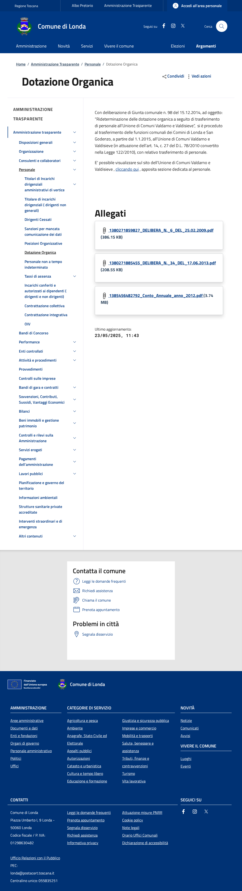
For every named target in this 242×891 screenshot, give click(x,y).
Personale (93, 64)
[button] (197, 5)
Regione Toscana (26, 5)
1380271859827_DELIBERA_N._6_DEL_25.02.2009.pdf (160, 230)
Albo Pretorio (82, 5)
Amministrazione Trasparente (128, 5)
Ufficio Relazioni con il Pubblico (35, 858)
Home (21, 64)
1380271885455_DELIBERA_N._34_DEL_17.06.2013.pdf (162, 263)
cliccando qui (127, 169)
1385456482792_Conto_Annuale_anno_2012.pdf (155, 295)
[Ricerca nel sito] (221, 26)
